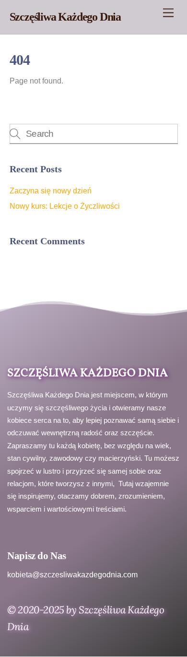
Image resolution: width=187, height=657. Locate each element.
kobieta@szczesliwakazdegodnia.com (72, 575)
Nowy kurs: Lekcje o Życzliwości (65, 206)
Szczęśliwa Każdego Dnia (87, 373)
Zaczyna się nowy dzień (51, 191)
